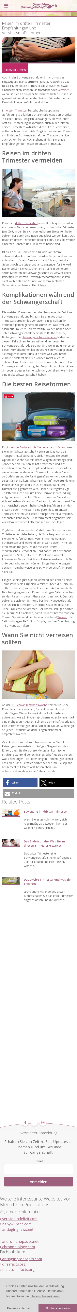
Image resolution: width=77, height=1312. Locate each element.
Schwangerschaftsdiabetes (40, 337)
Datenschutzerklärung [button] (46, 1296)
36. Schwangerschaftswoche (29, 705)
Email (39, 1161)
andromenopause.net (20, 1241)
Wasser (62, 617)
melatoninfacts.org (18, 1269)
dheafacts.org (13, 1264)
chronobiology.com (18, 1246)
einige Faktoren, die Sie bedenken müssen (38, 447)
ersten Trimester (16, 110)
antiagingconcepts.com (21, 1258)
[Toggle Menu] (6, 5)
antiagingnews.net (17, 1229)
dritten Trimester (26, 223)
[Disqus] (38, 966)
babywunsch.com (16, 1224)
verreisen (63, 90)
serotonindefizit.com (19, 1218)
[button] (20, 782)
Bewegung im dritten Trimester (46, 811)
